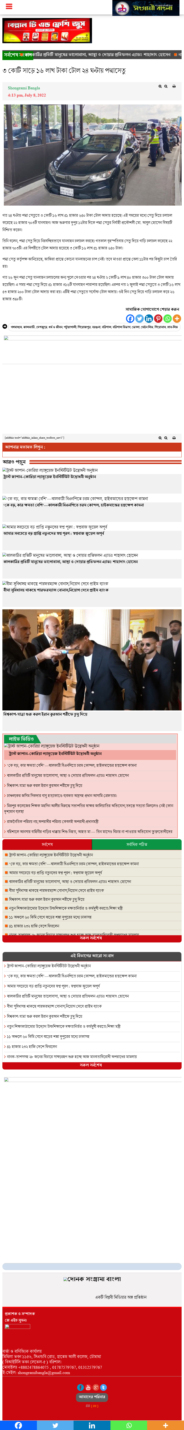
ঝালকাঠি (29, 327)
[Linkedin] (149, 318)
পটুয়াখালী (70, 327)
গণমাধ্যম (16, 327)
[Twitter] (139, 318)
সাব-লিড (172, 327)
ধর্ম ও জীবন (55, 327)
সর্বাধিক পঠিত (136, 844)
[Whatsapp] (167, 318)
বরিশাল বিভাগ (121, 327)
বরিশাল (106, 327)
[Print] (174, 86)
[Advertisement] (92, 400)
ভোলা (135, 327)
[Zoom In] (160, 86)
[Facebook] (130, 318)
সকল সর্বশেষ (91, 938)
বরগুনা (96, 327)
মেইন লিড (147, 327)
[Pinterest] (158, 318)
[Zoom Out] (166, 86)
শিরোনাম (160, 327)
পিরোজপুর (84, 327)
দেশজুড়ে (41, 327)
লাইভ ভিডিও (21, 740)
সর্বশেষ (47, 844)
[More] (177, 318)
